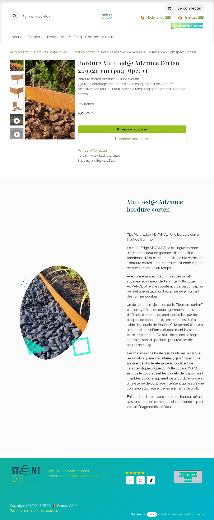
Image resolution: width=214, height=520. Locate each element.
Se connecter (189, 8)
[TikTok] (151, 480)
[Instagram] (140, 480)
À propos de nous (75, 471)
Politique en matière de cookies (34, 511)
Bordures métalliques (50, 52)
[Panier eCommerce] (169, 8)
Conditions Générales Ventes (83, 476)
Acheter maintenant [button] (133, 139)
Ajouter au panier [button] (134, 129)
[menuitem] (155, 18)
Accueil (53, 471)
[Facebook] (130, 480)
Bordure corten (84, 52)
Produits (54, 476)
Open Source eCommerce (186, 514)
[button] (14, 16)
